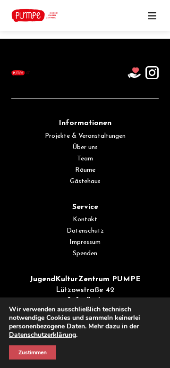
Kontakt (85, 219)
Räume (85, 170)
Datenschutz (85, 230)
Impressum (85, 242)
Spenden (85, 253)
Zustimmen (32, 352)
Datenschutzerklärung (42, 334)
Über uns (85, 147)
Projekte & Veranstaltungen (85, 136)
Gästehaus (85, 181)
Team (85, 158)
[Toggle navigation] (152, 15)
